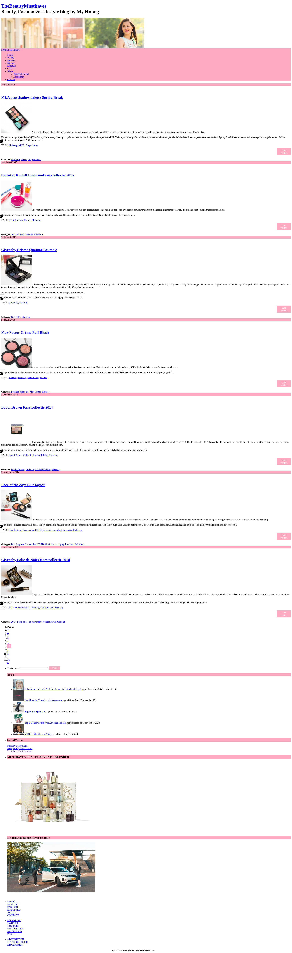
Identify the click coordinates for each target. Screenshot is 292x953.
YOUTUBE (13, 926)
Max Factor (33, 377)
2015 (11, 220)
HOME (11, 901)
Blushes (12, 377)
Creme (26, 530)
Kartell (27, 220)
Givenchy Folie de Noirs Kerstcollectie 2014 (35, 560)
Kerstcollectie (46, 607)
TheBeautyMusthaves (23, 6)
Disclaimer (18, 76)
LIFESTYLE (13, 910)
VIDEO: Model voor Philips (38, 734)
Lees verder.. (284, 151)
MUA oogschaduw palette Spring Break (32, 97)
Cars (9, 68)
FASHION (12, 907)
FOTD (38, 530)
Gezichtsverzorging (52, 530)
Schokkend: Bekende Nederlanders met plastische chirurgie (53, 689)
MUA (21, 145)
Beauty (10, 57)
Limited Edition (40, 455)
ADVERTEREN (15, 939)
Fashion (11, 60)
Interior (10, 63)
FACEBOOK (14, 920)
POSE (10, 934)
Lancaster (67, 530)
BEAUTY (12, 904)
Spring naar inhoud (10, 49)
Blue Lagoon (15, 530)
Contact (11, 79)
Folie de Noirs (22, 607)
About (10, 71)
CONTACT (13, 915)
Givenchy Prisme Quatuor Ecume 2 (29, 250)
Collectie (27, 455)
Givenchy (13, 302)
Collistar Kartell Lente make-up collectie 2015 (37, 175)
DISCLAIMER (14, 944)
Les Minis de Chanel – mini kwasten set (44, 700)
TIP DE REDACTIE (17, 942)
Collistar (19, 220)
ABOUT (11, 912)
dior (32, 530)
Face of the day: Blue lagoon (23, 485)
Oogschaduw (32, 145)
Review (43, 377)
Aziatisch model (21, 74)
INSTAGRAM (14, 931)
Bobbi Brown (15, 455)
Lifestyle (11, 66)
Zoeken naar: (13, 668)
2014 (11, 607)
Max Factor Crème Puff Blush (25, 332)
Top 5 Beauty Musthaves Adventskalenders (45, 722)
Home (10, 55)
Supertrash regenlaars (35, 711)
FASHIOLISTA (15, 928)
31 (8, 659)
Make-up (13, 145)
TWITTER (12, 923)
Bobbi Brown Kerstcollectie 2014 (27, 407)
